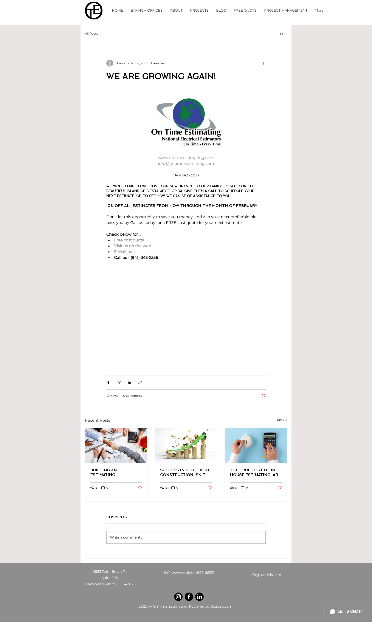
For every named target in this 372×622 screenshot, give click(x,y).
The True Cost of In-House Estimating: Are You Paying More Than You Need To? (255, 472)
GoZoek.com (221, 606)
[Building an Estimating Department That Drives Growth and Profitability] (116, 445)
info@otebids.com (265, 575)
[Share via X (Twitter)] (119, 382)
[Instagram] (178, 597)
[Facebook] (189, 597)
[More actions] (263, 63)
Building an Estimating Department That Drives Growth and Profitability (112, 472)
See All (282, 420)
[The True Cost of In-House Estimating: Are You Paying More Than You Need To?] (256, 445)
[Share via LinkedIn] (129, 382)
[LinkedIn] (199, 597)
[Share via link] (140, 382)
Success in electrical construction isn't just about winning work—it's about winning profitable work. (185, 472)
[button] (282, 33)
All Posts (91, 33)
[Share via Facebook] (108, 382)
